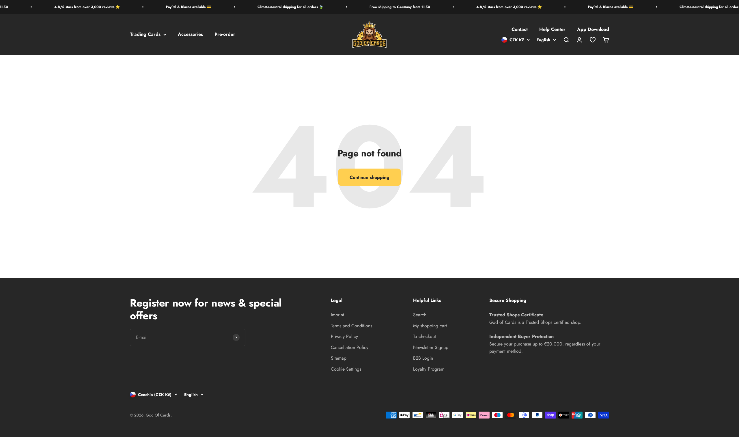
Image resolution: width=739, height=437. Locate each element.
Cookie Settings (346, 369)
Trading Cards (145, 34)
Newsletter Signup (430, 347)
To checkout (424, 336)
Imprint (337, 314)
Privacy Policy (344, 336)
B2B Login (423, 358)
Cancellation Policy (349, 347)
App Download (593, 29)
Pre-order (224, 34)
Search (419, 314)
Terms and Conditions (351, 325)
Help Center (552, 29)
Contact (520, 29)
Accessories (190, 34)
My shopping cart (430, 325)
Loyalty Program (428, 369)
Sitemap (338, 358)
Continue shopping (369, 177)
